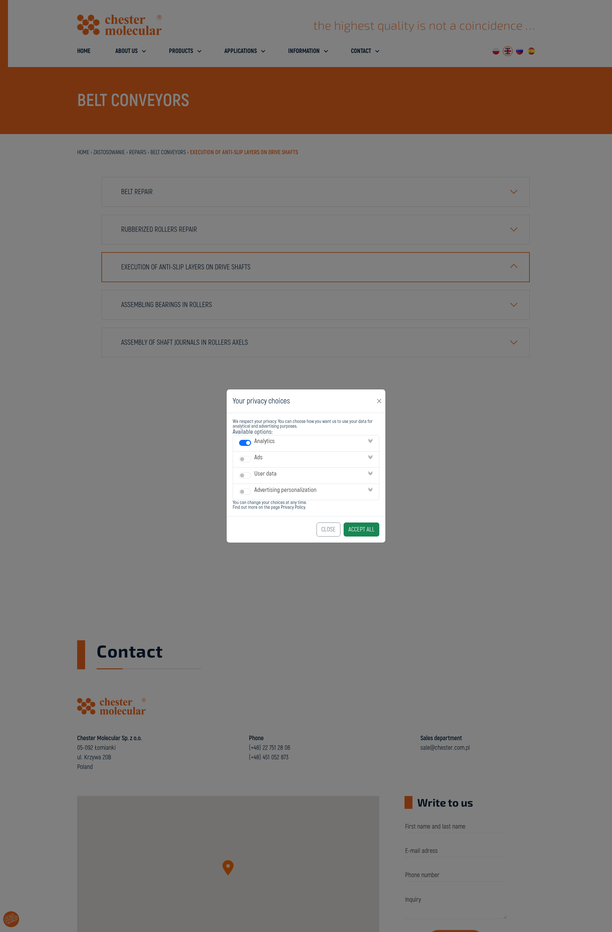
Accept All (361, 529)
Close (328, 529)
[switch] (245, 443)
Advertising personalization (285, 490)
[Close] (379, 401)
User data (265, 473)
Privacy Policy (293, 507)
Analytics (264, 441)
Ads (258, 457)
